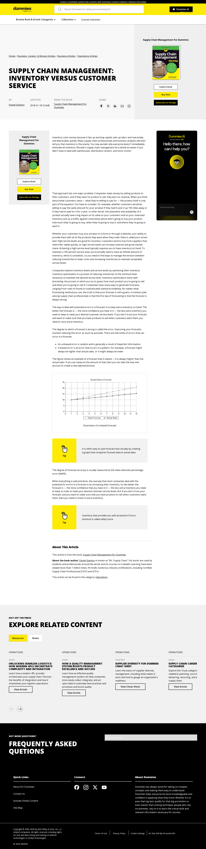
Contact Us (19, 793)
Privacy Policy (119, 833)
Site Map (18, 807)
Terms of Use (101, 833)
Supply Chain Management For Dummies (70, 105)
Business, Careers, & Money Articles (36, 56)
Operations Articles (87, 56)
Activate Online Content (25, 800)
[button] (36, 19)
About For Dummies (23, 786)
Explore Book (165, 87)
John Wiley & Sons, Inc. (48, 829)
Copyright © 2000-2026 (23, 829)
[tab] (18, 638)
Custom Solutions (90, 19)
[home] (22, 9)
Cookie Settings (138, 833)
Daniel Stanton (17, 104)
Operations (101, 577)
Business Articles (66, 56)
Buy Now (166, 94)
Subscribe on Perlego (166, 102)
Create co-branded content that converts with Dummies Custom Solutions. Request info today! (103, 1)
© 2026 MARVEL (20, 844)
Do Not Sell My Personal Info (161, 833)
